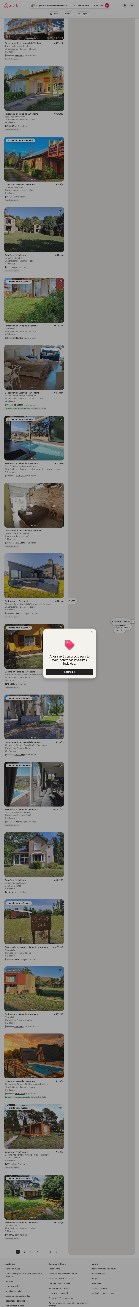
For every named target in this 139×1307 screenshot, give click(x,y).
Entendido (69, 671)
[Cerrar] (92, 632)
